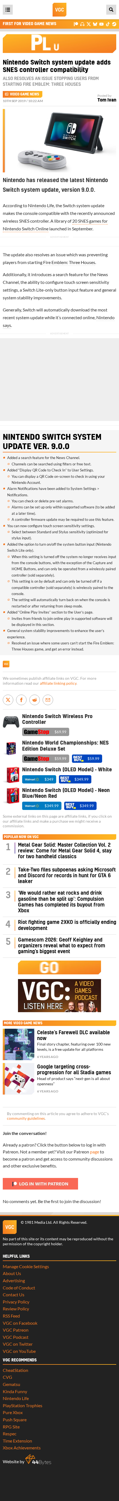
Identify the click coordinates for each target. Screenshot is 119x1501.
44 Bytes (38, 1459)
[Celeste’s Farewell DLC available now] (18, 1044)
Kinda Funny (15, 1391)
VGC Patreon (16, 1329)
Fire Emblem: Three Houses (69, 262)
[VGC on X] (89, 23)
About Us (12, 1273)
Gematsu (11, 1384)
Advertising (14, 1280)
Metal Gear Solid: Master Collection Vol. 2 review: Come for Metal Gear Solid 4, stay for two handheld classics (65, 851)
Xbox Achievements (22, 1447)
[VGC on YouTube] (101, 23)
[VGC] (59, 10)
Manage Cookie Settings (26, 1266)
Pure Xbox (13, 1412)
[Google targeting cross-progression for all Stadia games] (18, 1078)
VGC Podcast (16, 1337)
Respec (9, 1433)
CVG (7, 1377)
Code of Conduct (19, 1287)
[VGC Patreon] (76, 23)
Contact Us (13, 1294)
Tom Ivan (106, 100)
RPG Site (11, 1426)
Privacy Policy (16, 1301)
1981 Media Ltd (38, 1222)
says (7, 325)
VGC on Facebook (20, 1323)
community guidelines (26, 1118)
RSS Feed (11, 1315)
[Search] (111, 10)
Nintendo (105, 317)
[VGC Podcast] (82, 23)
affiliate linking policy (58, 683)
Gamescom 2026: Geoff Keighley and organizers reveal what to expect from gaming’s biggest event (61, 946)
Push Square (15, 1419)
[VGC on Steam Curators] (114, 23)
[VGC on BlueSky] (95, 23)
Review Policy (16, 1308)
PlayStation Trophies (22, 1405)
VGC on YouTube (19, 1351)
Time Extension (17, 1440)
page (94, 1151)
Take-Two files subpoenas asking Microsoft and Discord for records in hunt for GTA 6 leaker (67, 876)
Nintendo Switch (37, 437)
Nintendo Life (41, 205)
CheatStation (15, 1370)
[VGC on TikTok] (108, 23)
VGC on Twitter (18, 1344)
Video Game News (24, 94)
